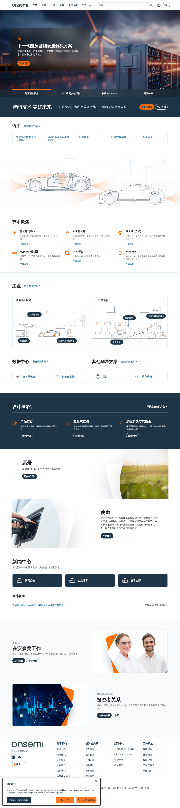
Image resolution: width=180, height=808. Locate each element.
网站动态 (132, 788)
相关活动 (90, 765)
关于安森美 (146, 106)
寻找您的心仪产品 (156, 406)
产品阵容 (107, 535)
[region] (51, 792)
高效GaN (148, 93)
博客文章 (118, 759)
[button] (151, 5)
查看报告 (23, 65)
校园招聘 (147, 749)
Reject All (65, 800)
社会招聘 (32, 660)
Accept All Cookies (86, 800)
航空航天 (147, 376)
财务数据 (90, 749)
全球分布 (61, 749)
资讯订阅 (144, 788)
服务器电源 (29, 376)
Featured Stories (123, 754)
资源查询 (90, 776)
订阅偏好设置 (103, 788)
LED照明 (84, 137)
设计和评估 (22, 406)
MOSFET (131, 251)
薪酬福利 (147, 770)
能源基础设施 (32, 93)
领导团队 (61, 754)
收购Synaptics (109, 93)
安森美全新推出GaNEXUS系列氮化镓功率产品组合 (38, 605)
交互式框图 (81, 421)
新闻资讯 (90, 770)
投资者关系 (104, 715)
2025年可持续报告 (70, 93)
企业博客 (83, 580)
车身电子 (148, 137)
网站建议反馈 (119, 788)
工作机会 (18, 660)
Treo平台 (78, 251)
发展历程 (61, 765)
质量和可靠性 (63, 776)
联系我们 (61, 770)
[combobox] (122, 5)
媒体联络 (118, 765)
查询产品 (26, 435)
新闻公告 (30, 580)
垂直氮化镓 (79, 231)
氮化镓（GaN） (29, 231)
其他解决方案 (105, 361)
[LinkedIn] (13, 757)
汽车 (16, 126)
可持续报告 (29, 476)
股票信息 (90, 754)
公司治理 (90, 759)
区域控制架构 (118, 137)
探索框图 (79, 435)
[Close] (96, 781)
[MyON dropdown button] (160, 5)
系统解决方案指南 (138, 421)
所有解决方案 (31, 126)
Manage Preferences (18, 800)
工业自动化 (102, 300)
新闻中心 (119, 743)
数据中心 (20, 361)
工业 (16, 285)
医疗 (105, 376)
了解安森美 (148, 765)
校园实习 (147, 759)
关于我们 (62, 743)
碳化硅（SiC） (134, 231)
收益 (117, 715)
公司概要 (61, 759)
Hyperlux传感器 (29, 251)
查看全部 (136, 580)
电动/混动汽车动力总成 (58, 139)
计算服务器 (68, 376)
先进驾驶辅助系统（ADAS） (26, 139)
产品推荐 (27, 421)
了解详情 (24, 244)
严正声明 (161, 106)
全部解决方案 (128, 361)
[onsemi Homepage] (20, 5)
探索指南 (132, 435)
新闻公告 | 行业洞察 (124, 749)
